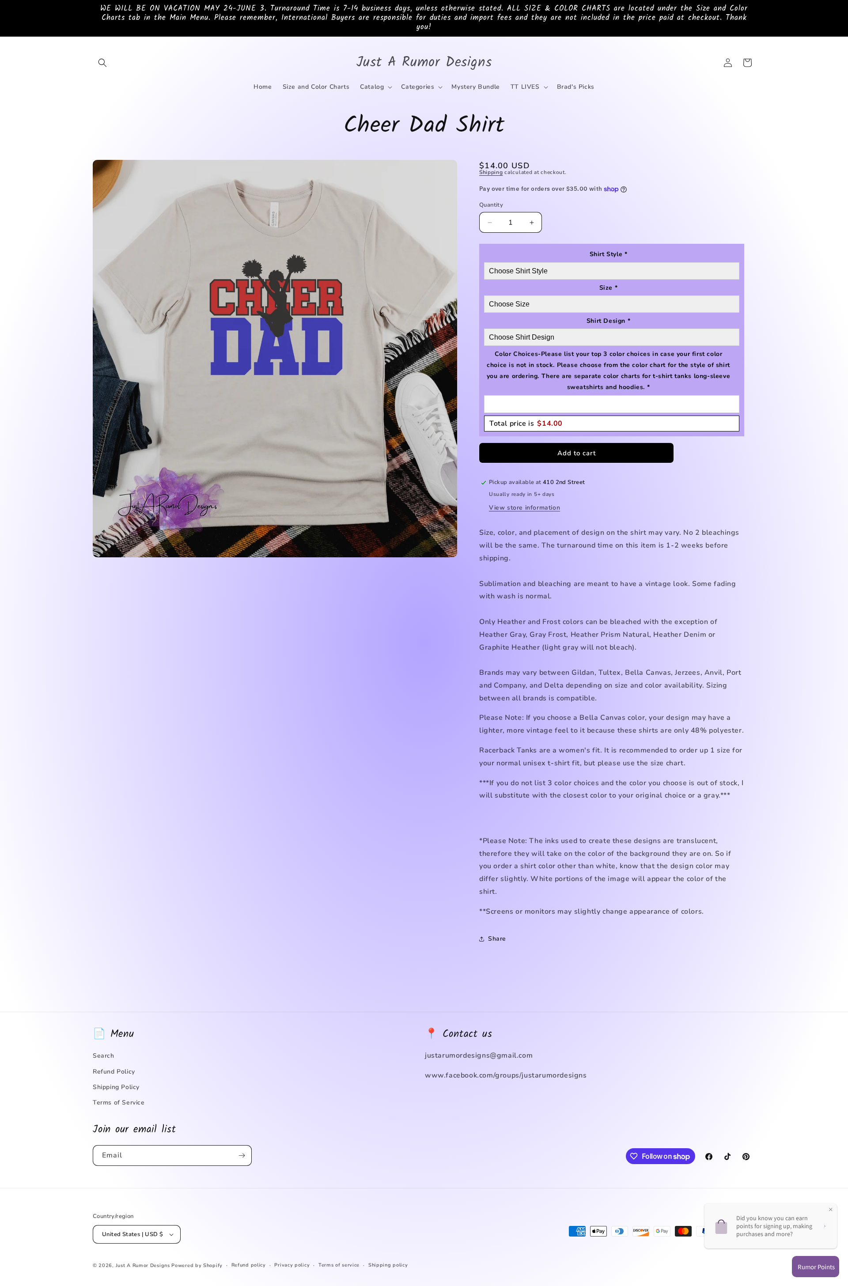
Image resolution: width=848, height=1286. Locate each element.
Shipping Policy (116, 1087)
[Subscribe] (241, 1155)
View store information (524, 507)
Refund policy (248, 1265)
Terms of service (339, 1265)
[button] (102, 62)
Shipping (491, 172)
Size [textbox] (608, 288)
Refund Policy (114, 1071)
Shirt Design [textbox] (608, 321)
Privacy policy (292, 1265)
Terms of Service (119, 1102)
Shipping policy (388, 1265)
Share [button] (497, 938)
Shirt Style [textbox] (609, 254)
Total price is (526, 423)
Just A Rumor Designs (143, 1265)
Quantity (491, 205)
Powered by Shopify (197, 1265)
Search (103, 1055)
